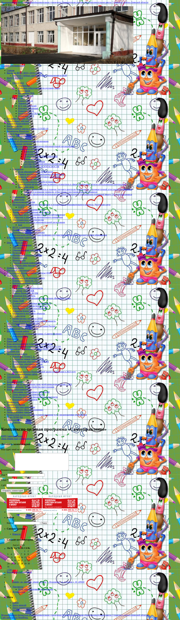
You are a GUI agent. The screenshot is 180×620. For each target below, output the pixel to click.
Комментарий (7, 470)
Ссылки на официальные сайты (22, 374)
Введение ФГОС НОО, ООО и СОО (24, 73)
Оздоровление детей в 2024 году (22, 328)
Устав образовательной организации (35, 171)
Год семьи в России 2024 (19, 118)
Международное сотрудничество (28, 220)
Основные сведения (22, 144)
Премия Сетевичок (16, 404)
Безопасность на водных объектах (28, 313)
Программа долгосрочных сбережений (31, 392)
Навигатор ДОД (14, 341)
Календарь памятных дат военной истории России (31, 326)
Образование (18, 197)
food (20, 225)
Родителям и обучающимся (20, 139)
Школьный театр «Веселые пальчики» (25, 409)
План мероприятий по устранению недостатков (30, 344)
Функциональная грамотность (21, 237)
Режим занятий (31, 159)
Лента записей (19, 605)
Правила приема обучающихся (21, 136)
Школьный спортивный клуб (21, 270)
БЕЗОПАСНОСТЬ (16, 275)
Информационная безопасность (27, 288)
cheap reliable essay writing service (16, 438)
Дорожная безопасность (23, 311)
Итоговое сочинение (28, 108)
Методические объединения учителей (30, 361)
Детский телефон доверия (19, 412)
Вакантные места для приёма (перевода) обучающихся (38, 215)
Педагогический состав (23, 202)
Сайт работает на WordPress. (14, 617)
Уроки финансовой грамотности (28, 394)
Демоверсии (24, 85)
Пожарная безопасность (23, 296)
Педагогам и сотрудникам (19, 133)
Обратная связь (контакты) (25, 265)
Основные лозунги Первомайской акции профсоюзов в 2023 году (44, 371)
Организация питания (34, 161)
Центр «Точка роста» (17, 242)
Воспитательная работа (18, 331)
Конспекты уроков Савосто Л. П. (28, 359)
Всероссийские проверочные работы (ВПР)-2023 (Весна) (34, 349)
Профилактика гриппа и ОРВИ (27, 318)
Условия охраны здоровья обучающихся (31, 303)
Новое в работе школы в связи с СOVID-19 (27, 128)
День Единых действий (18, 121)
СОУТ (21, 207)
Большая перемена (15, 382)
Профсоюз (12, 369)
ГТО (9, 379)
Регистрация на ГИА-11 (29, 113)
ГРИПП (16, 285)
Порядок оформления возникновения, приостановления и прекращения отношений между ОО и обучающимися (78, 194)
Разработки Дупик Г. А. (23, 356)
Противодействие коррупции (21, 407)
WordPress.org (18, 610)
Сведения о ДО (31, 154)
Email (4, 480)
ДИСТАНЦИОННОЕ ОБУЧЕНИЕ (23, 323)
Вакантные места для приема (26, 230)
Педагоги (17, 252)
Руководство (18, 199)
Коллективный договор (29, 179)
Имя (4, 475)
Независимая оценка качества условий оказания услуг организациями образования (47, 415)
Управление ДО (31, 151)
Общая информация (22, 245)
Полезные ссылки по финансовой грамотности (35, 397)
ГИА (9, 80)
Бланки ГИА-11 (25, 101)
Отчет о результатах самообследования (36, 182)
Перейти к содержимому (13, 65)
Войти (15, 602)
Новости (16, 534)
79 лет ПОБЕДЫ (15, 417)
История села (13, 351)
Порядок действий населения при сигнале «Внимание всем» (41, 298)
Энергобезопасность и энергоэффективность (34, 321)
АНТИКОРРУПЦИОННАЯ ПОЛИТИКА (44, 164)
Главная (10, 70)
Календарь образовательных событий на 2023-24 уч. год (34, 346)
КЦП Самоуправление (12, 436)
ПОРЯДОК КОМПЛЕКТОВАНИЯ (41, 156)
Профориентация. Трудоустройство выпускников (30, 387)
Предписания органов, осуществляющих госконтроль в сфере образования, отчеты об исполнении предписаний (72, 184)
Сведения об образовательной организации (28, 141)
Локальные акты (26, 187)
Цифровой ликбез (15, 268)
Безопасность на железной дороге (28, 278)
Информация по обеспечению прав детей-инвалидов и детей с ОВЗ (39, 384)
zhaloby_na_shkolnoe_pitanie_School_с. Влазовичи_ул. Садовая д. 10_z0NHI (48, 582)
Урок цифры (13, 339)
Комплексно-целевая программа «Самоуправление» (37, 334)
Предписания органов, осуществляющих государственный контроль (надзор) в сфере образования (59, 235)
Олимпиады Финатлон (18, 131)
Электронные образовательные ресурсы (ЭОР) (29, 273)
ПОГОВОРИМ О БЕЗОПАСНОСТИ (41, 166)
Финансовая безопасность (24, 399)
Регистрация (24, 90)
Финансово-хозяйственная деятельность (31, 212)
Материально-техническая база (27, 255)
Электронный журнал (17, 377)
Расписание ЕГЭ (26, 116)
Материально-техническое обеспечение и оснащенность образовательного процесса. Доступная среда (61, 204)
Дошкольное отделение (29, 149)
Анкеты (16, 422)
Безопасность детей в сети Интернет (29, 308)
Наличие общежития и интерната (28, 232)
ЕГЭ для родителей (27, 106)
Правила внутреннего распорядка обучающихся (41, 174)
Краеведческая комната (18, 123)
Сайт (3, 485)
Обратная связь (14, 420)
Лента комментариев (22, 607)
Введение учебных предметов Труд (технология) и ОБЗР (39, 75)
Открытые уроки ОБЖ (23, 290)
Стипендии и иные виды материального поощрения (37, 217)
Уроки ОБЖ (18, 301)
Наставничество (14, 126)
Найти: (10, 523)
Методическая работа (17, 354)
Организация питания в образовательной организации (38, 222)
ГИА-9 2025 (18, 83)
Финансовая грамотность (19, 389)
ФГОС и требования (22, 227)
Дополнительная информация (26, 263)
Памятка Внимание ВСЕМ (25, 293)
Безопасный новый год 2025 (26, 283)
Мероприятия (18, 260)
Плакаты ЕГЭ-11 (26, 111)
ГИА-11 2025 (18, 98)
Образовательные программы (26, 250)
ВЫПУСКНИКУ (15, 78)
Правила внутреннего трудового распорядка (39, 177)
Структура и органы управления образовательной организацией (43, 146)
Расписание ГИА (26, 93)
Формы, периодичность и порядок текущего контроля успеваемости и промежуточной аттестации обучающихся (78, 189)
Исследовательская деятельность (28, 366)
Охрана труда (18, 316)
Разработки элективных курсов (27, 364)
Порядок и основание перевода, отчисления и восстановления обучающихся (60, 192)
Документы (17, 169)
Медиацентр (13, 402)
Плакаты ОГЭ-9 (25, 96)
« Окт (9, 569)
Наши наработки (20, 240)
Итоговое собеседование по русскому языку (39, 88)
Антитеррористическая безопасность (30, 306)
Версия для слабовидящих (19, 572)
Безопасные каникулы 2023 (25, 280)
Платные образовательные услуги (28, 209)
